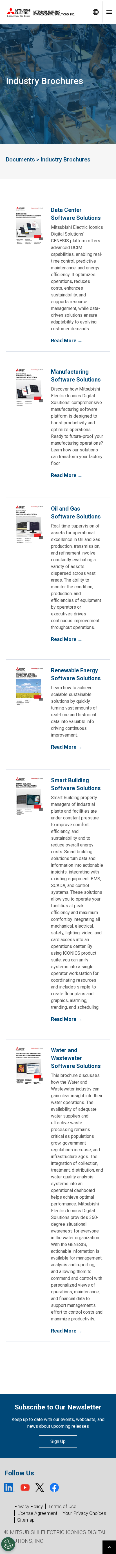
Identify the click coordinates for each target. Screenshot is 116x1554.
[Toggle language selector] (95, 12)
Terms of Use (62, 1506)
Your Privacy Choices (84, 1513)
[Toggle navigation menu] (109, 12)
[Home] (44, 12)
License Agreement (37, 1513)
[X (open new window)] (39, 1487)
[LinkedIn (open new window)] (9, 1487)
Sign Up (58, 1441)
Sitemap (26, 1520)
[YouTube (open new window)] (25, 1487)
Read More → (66, 340)
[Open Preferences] (8, 1544)
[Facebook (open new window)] (54, 1487)
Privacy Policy (28, 1506)
